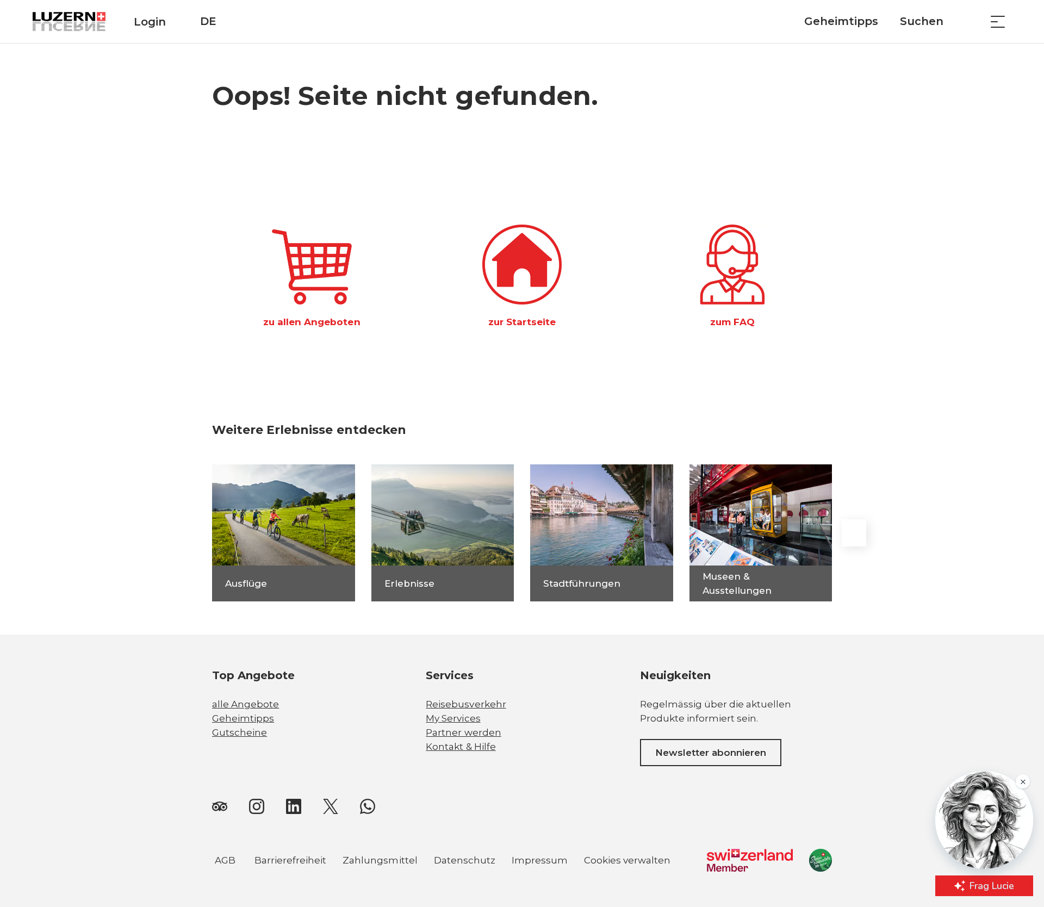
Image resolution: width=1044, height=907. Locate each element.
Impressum (540, 860)
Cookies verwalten (627, 862)
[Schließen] (420, 783)
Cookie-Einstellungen (362, 861)
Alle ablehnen (362, 834)
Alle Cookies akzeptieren (362, 808)
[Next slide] (854, 533)
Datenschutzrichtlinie (74, 845)
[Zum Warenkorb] (970, 21)
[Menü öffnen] (997, 21)
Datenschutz (464, 860)
